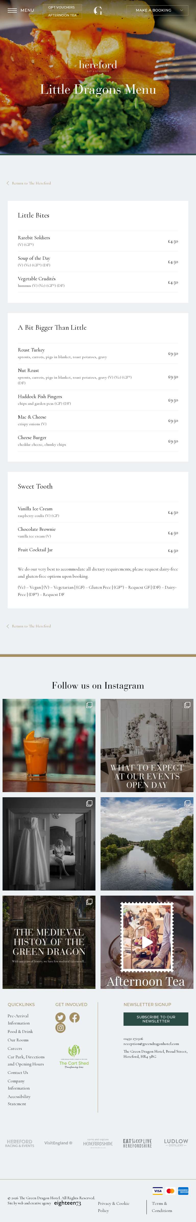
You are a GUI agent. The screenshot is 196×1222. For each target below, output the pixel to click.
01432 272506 (133, 1038)
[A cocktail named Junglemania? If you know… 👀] (49, 745)
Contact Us (18, 1072)
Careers (15, 1048)
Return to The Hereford (31, 183)
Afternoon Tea (62, 15)
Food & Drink (20, 1031)
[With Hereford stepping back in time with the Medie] (49, 942)
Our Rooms (18, 1040)
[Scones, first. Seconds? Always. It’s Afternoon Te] (147, 942)
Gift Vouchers (61, 7)
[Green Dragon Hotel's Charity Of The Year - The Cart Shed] (74, 1074)
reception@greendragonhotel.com (151, 1043)
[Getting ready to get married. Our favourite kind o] (49, 843)
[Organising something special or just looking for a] (147, 745)
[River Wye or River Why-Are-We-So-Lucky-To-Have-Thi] (147, 843)
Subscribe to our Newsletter (156, 1019)
